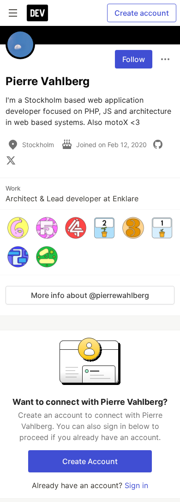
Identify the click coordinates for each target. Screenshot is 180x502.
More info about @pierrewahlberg (90, 295)
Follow (133, 59)
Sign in (136, 485)
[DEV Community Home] (37, 13)
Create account (141, 13)
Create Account (90, 461)
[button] (18, 227)
